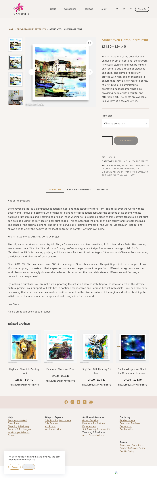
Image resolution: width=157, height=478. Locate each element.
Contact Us (126, 426)
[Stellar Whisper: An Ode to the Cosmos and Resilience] (132, 346)
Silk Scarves (51, 423)
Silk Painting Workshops (58, 420)
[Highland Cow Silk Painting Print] (24, 346)
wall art (129, 175)
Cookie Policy (127, 451)
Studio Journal (127, 420)
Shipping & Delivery (18, 426)
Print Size (107, 115)
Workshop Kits (53, 429)
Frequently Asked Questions (17, 422)
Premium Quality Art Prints (131, 161)
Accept (14, 467)
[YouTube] (78, 402)
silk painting (115, 175)
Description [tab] (55, 189)
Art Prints (50, 426)
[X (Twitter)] (84, 402)
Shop (104, 9)
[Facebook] (66, 402)
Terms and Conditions (132, 445)
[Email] (91, 402)
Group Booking (90, 420)
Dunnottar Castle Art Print (60, 369)
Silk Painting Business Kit (96, 429)
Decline (28, 467)
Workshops (70, 9)
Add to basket (126, 140)
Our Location (126, 429)
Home (53, 9)
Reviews (89, 9)
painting (130, 172)
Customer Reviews (130, 423)
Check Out (142, 9)
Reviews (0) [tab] (102, 189)
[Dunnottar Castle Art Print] (60, 346)
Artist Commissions (93, 435)
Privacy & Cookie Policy (132, 448)
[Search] (117, 9)
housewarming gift (129, 168)
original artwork (112, 172)
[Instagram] (72, 402)
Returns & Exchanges (19, 429)
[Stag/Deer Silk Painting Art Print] (96, 346)
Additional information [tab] (79, 189)
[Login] (124, 9)
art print (114, 165)
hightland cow (130, 165)
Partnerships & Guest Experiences (94, 425)
